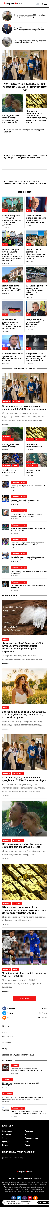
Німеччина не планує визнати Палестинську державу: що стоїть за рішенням (11, 324)
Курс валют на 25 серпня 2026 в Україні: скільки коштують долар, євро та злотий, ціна (25, 182)
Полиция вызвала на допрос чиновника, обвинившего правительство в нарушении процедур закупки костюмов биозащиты (23, 1099)
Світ (5, 211)
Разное (15, 1065)
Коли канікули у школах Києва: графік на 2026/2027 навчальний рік (25, 87)
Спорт (15, 465)
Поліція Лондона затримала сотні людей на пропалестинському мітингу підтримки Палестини (12, 255)
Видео (5, 1145)
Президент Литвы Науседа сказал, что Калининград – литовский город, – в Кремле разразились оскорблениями (28, 1113)
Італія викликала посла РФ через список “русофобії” (11, 288)
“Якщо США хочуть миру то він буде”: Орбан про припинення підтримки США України (29, 29)
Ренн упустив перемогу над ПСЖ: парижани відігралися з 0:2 (28, 529)
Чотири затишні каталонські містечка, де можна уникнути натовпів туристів (35, 254)
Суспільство (18, 401)
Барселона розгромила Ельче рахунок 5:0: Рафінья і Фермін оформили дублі (27, 544)
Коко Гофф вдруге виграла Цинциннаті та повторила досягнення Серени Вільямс (27, 558)
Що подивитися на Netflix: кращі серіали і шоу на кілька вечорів (11, 118)
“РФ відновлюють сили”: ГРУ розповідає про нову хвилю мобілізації (30, 16)
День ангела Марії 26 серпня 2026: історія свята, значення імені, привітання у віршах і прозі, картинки (22, 647)
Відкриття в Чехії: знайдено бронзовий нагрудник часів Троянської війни (36, 357)
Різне (5, 639)
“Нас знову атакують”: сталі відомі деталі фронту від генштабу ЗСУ (30, 42)
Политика (29, 1131)
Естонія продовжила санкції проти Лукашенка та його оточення (12, 357)
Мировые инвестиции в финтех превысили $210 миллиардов (20, 1084)
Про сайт (11, 1178)
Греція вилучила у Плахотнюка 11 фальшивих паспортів (35, 323)
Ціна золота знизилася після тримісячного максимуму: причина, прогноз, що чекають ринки (36, 116)
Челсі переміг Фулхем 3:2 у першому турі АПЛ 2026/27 (24, 131)
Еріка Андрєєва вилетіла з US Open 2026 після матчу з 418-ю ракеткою (27, 515)
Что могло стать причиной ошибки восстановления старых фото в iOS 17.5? (27, 1070)
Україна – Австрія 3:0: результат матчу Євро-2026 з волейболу (26, 501)
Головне (6, 401)
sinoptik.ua (28, 1055)
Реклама (37, 1178)
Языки (27, 1145)
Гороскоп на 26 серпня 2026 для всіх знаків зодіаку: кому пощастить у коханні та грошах (24, 714)
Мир (26, 1135)
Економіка (40, 440)
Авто (27, 1141)
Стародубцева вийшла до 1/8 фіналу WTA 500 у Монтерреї (28, 572)
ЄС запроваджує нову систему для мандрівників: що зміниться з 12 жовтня (36, 290)
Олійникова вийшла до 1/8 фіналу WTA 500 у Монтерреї (28, 586)
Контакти (28, 1178)
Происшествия (18, 1108)
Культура (6, 1141)
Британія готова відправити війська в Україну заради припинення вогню (36, 219)
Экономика (7, 1079)
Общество (7, 1094)
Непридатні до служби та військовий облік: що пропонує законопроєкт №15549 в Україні (25, 156)
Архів (20, 1178)
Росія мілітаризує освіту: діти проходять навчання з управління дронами (12, 220)
